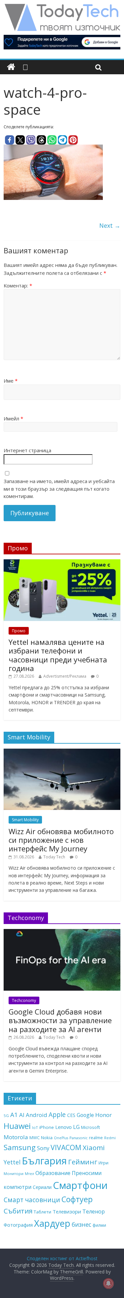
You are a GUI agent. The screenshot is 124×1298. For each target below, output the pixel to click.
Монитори (13, 1173)
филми (99, 1225)
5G (6, 1115)
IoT (35, 1127)
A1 (14, 1114)
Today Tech (54, 857)
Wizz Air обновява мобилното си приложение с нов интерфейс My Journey (61, 840)
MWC (34, 1138)
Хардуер (52, 1223)
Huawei (17, 1125)
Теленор (93, 1211)
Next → (109, 225)
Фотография (18, 1224)
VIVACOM (66, 1147)
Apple (57, 1114)
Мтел (29, 1173)
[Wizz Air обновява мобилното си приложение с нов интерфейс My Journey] (62, 752)
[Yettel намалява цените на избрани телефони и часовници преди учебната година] (62, 563)
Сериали (42, 1187)
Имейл (13, 418)
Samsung (20, 1147)
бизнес (81, 1224)
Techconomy (24, 1000)
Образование (52, 1173)
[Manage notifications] (108, 1283)
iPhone (46, 1127)
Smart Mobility (25, 820)
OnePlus (61, 1138)
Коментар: (18, 285)
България (44, 1160)
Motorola (16, 1137)
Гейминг (82, 1161)
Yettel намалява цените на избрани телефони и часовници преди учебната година (58, 655)
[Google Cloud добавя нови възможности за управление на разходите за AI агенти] (62, 932)
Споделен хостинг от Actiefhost (62, 1258)
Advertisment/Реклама (64, 676)
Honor (103, 1115)
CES (71, 1115)
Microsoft (90, 1127)
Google (85, 1115)
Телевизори (67, 1211)
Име (11, 380)
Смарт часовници (32, 1200)
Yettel (12, 1162)
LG (76, 1127)
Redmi (110, 1137)
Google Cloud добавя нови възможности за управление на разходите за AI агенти (60, 1020)
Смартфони (80, 1185)
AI (21, 1115)
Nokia (47, 1138)
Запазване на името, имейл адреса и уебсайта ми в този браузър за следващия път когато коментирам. (59, 488)
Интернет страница (27, 450)
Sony (43, 1148)
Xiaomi (94, 1147)
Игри (103, 1163)
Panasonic (78, 1137)
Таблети (42, 1212)
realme (96, 1138)
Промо (18, 631)
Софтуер (77, 1199)
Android (36, 1115)
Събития (18, 1210)
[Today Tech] (62, 7)
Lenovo (63, 1127)
